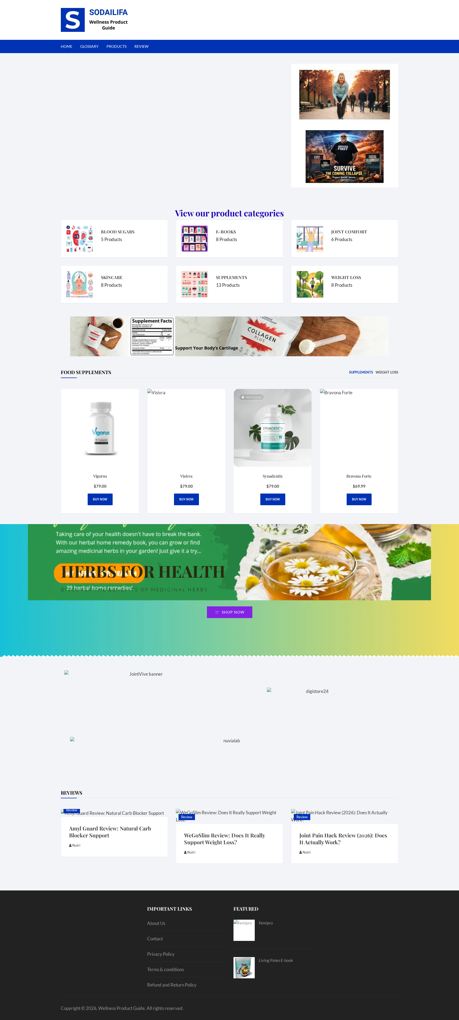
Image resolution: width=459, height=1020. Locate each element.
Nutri (76, 845)
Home (66, 46)
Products (116, 46)
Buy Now (273, 499)
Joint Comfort (349, 231)
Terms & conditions (165, 969)
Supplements (231, 277)
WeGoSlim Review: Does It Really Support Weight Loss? (224, 839)
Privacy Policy (161, 954)
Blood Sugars (117, 231)
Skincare (111, 277)
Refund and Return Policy (172, 985)
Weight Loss (346, 277)
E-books (226, 231)
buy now (100, 499)
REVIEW (141, 46)
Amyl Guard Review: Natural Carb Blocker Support (110, 832)
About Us (156, 923)
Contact (155, 938)
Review (71, 810)
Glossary (89, 46)
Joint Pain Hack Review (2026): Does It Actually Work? (343, 839)
